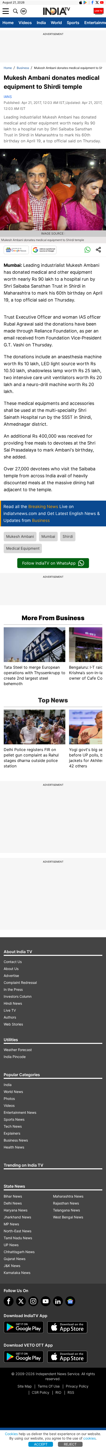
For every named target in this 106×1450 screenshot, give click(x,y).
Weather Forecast (18, 1050)
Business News (16, 1140)
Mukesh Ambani (20, 536)
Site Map (25, 1386)
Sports (73, 22)
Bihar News (13, 1196)
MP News (11, 1224)
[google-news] (70, 1301)
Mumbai (48, 536)
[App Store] (67, 1327)
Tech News (13, 1126)
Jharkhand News (17, 1217)
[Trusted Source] (43, 250)
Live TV (10, 1010)
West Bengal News (68, 1217)
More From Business (53, 618)
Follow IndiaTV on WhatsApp (49, 563)
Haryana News (15, 1210)
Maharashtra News (68, 1196)
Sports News (14, 1119)
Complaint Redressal (20, 982)
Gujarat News (14, 1259)
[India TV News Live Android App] (24, 1327)
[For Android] (24, 1357)
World (56, 22)
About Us (11, 969)
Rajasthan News (66, 1203)
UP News (11, 1245)
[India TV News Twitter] (97, 2)
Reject (70, 1444)
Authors (10, 1017)
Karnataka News (17, 1272)
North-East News (17, 1231)
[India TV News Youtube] (102, 2)
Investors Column (18, 996)
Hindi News (13, 1003)
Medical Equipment (22, 548)
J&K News (12, 1266)
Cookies (11, 1434)
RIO (58, 1392)
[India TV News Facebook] (92, 2)
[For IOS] (67, 1357)
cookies (89, 1438)
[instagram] (33, 1301)
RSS (71, 1392)
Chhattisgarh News (19, 1252)
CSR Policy (40, 1392)
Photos (9, 1098)
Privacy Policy (77, 1386)
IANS (8, 96)
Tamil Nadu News (18, 1238)
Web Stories (13, 1024)
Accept (41, 1444)
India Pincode (15, 1057)
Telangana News (66, 1210)
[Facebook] (9, 1301)
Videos (25, 22)
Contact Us (13, 962)
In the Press (13, 989)
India (41, 22)
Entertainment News (20, 1112)
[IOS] (80, 2)
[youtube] (46, 1301)
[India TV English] (56, 11)
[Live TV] (99, 11)
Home (8, 22)
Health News (14, 1147)
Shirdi (68, 536)
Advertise (11, 975)
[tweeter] (21, 1301)
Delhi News (13, 1203)
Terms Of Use (49, 1386)
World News (13, 1091)
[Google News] (16, 250)
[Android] (85, 2)
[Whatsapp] (87, 250)
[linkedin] (58, 1301)
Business (23, 68)
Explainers (12, 1133)
